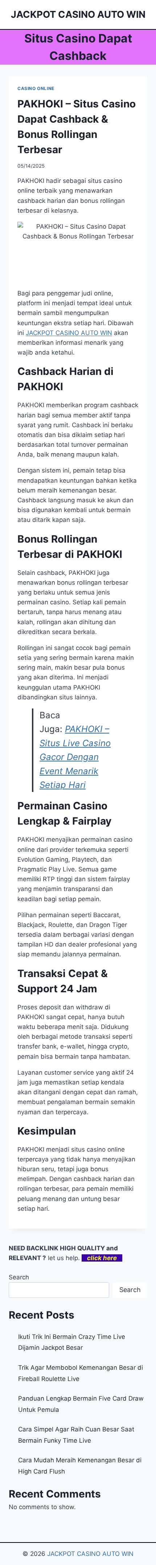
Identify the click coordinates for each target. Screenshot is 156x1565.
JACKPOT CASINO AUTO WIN (90, 1553)
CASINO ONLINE (35, 88)
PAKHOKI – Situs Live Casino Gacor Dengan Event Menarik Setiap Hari (75, 757)
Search (19, 1277)
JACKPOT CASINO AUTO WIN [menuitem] (69, 332)
